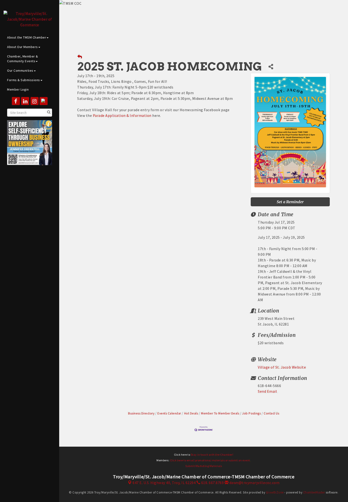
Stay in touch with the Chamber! (212, 454)
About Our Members (22, 47)
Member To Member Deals (220, 413)
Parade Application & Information (122, 115)
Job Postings (251, 413)
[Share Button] (271, 66)
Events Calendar (169, 413)
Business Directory (141, 413)
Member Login (18, 89)
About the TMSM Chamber (26, 37)
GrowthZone (275, 492)
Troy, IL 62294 (164, 482)
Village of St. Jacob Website (282, 367)
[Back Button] (79, 56)
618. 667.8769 (212, 482)
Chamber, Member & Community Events (22, 58)
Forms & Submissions (23, 80)
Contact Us (271, 413)
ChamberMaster (314, 492)
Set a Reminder (290, 201)
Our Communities (20, 70)
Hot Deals (191, 413)
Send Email (267, 391)
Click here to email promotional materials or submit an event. (210, 460)
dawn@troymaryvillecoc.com (253, 482)
